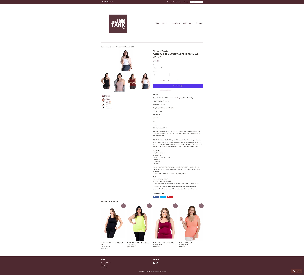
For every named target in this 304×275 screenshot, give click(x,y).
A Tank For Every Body (107, 2)
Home (157, 23)
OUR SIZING (175, 23)
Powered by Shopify (161, 271)
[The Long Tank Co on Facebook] (154, 263)
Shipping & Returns (106, 263)
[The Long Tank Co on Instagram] (157, 263)
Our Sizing (177, 98)
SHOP (164, 23)
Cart (187, 2)
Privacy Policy (104, 265)
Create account (177, 2)
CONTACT (199, 23)
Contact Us (104, 267)
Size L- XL (109, 47)
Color (154, 65)
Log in (169, 2)
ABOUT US (187, 23)
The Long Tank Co (151, 271)
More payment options (165, 90)
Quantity (155, 72)
